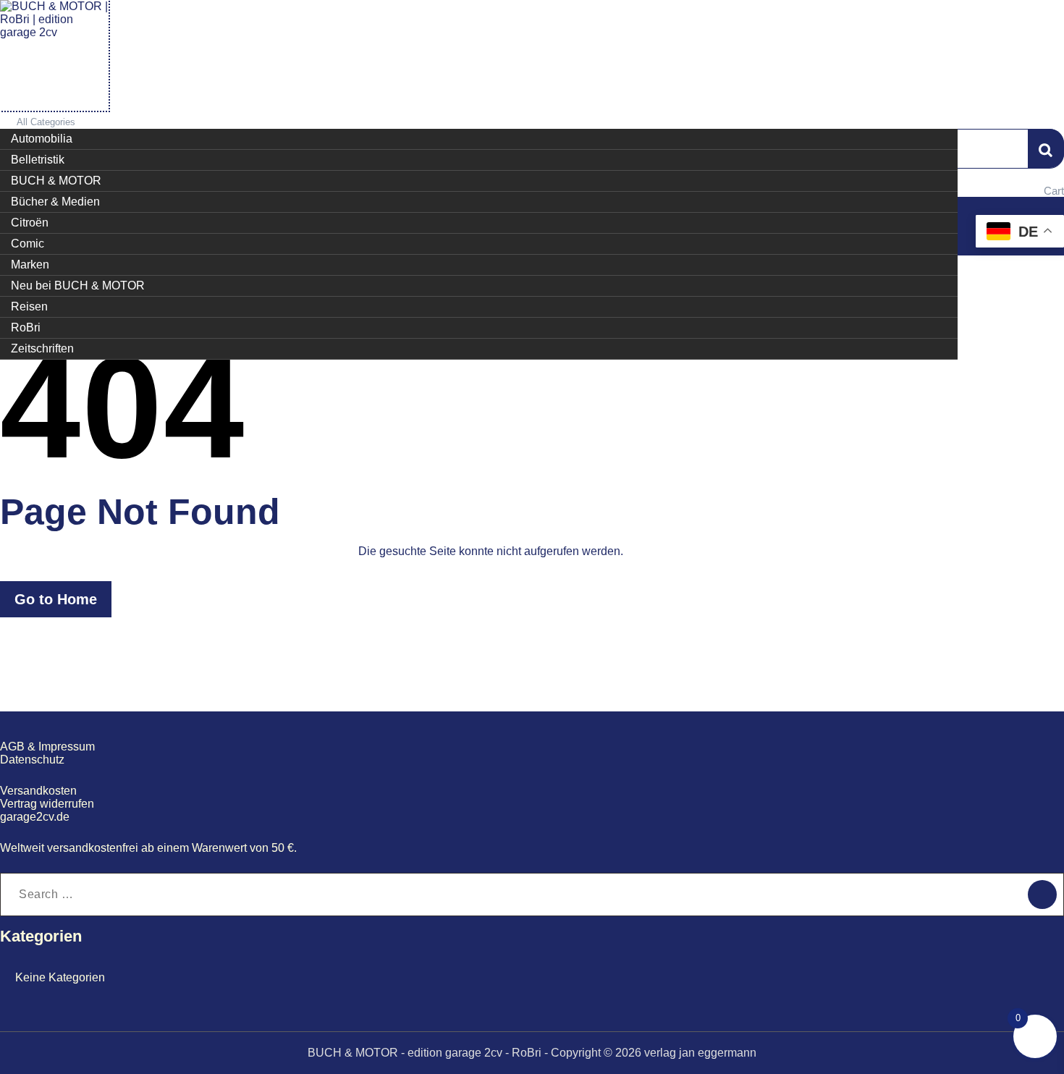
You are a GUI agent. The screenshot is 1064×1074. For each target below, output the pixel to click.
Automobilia (41, 138)
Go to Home (55, 599)
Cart (1054, 191)
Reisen (29, 306)
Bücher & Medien (55, 201)
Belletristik (37, 159)
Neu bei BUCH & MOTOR (78, 285)
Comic (27, 243)
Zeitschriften (42, 348)
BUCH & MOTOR (56, 180)
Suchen (1046, 148)
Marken (30, 264)
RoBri (26, 327)
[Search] (1042, 894)
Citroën (29, 222)
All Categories (46, 122)
